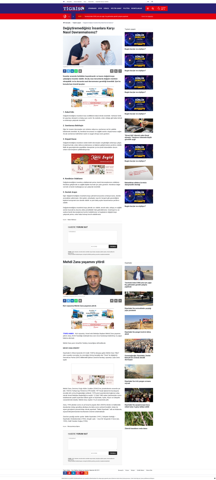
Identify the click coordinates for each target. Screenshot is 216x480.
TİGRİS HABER (68, 334)
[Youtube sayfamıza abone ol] (69, 473)
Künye (127, 470)
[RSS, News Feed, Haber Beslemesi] (86, 473)
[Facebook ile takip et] (65, 473)
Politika (126, 8)
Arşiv (85, 1)
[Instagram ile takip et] (78, 473)
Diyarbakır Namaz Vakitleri (102, 1)
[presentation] (69, 16)
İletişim (133, 470)
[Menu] (147, 8)
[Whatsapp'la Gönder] (76, 71)
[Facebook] (64, 71)
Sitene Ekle (91, 1)
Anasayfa (67, 22)
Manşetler (69, 1)
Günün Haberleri (78, 1)
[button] (111, 71)
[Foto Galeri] (152, 1)
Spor (100, 8)
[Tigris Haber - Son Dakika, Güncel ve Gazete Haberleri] (74, 8)
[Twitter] (68, 71)
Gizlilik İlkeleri (140, 470)
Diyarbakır (92, 8)
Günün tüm (147, 16)
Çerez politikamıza (145, 478)
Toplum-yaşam (77, 22)
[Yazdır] (80, 71)
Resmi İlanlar (136, 8)
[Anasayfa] (64, 1)
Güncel (106, 8)
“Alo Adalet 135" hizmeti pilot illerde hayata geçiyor (100, 16)
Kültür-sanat (116, 8)
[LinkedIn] (72, 71)
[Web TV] (148, 1)
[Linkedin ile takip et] (73, 473)
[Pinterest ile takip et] (82, 473)
